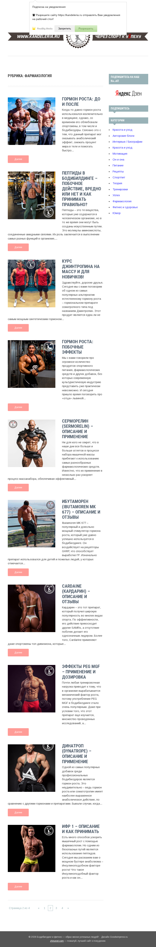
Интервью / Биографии (127, 141)
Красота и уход (122, 129)
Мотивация (120, 153)
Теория (117, 183)
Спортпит (119, 177)
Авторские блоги (123, 135)
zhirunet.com (57, 941)
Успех (116, 195)
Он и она (118, 159)
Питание (118, 165)
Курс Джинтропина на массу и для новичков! (81, 269)
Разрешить (86, 28)
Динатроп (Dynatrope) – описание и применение (76, 753)
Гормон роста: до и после (81, 101)
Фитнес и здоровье (125, 207)
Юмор (117, 213)
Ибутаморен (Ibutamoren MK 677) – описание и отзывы (81, 509)
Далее (18, 159)
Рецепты (118, 171)
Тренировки (120, 189)
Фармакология (122, 201)
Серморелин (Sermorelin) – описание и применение (77, 429)
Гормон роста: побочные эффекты (77, 347)
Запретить (64, 28)
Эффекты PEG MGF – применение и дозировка (81, 672)
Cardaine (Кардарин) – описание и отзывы (76, 594)
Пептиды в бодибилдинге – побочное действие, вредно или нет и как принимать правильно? (81, 188)
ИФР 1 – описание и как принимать (81, 829)
